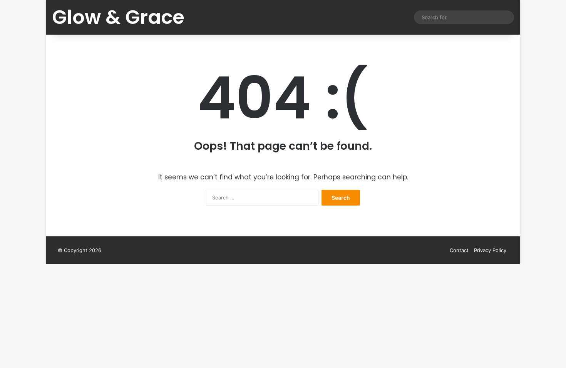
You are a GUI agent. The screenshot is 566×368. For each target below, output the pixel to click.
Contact (459, 250)
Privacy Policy (490, 250)
